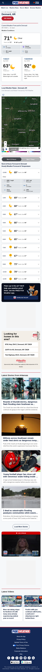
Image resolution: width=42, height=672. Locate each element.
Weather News (14, 8)
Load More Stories (21, 527)
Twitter (12, 657)
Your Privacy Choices (22, 645)
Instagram (16, 657)
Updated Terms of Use (21, 642)
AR (5, 12)
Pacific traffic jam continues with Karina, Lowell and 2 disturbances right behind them (33, 614)
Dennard (9, 12)
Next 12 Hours (11, 159)
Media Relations (21, 648)
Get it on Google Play (26, 662)
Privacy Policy (21, 639)
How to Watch (24, 8)
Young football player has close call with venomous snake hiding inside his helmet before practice (21, 476)
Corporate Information (21, 651)
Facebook (8, 657)
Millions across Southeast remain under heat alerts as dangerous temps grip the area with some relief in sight (20, 440)
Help (21, 654)
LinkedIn (25, 657)
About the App (21, 636)
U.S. (3, 12)
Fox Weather (21, 2)
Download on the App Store (15, 662)
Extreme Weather (35, 8)
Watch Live (4, 8)
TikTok (29, 657)
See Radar (7, 18)
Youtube (21, 657)
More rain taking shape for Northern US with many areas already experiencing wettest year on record (11, 614)
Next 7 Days (30, 159)
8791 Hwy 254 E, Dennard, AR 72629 (18, 344)
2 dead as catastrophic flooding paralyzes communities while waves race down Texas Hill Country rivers (19, 512)
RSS (33, 657)
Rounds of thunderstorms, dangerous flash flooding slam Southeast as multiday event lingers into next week (20, 404)
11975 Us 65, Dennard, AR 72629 (17, 350)
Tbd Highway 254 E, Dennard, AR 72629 (19, 355)
